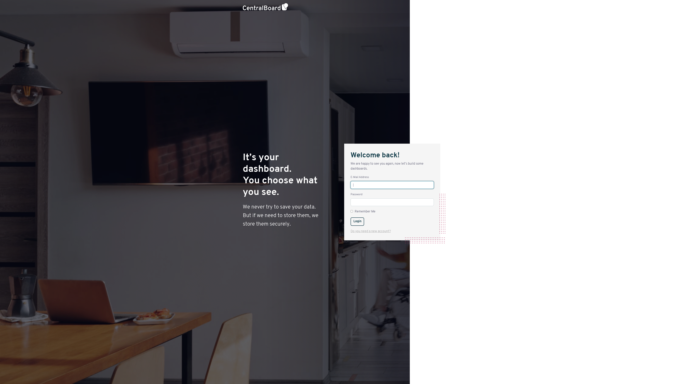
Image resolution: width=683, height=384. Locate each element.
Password (356, 194)
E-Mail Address (360, 177)
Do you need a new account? (371, 231)
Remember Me (365, 211)
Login (357, 221)
